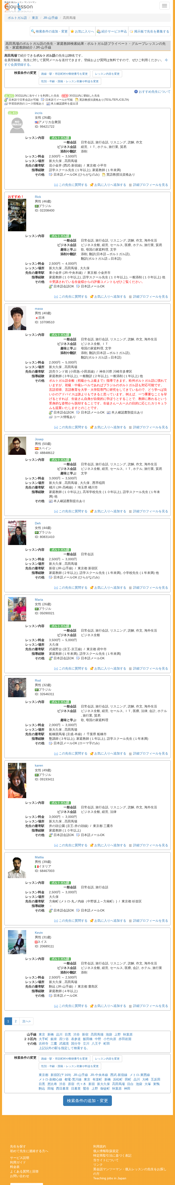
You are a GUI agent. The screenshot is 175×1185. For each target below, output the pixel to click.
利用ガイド (18, 1162)
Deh (38, 523)
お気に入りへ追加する (110, 185)
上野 (117, 1034)
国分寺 (76, 1043)
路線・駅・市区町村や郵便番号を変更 (64, 73)
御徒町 (105, 1088)
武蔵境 (64, 1043)
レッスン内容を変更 (107, 73)
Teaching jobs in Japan (109, 1178)
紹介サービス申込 (114, 31)
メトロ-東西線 (140, 1075)
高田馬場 (97, 1034)
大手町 (43, 1039)
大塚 (147, 1084)
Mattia (39, 857)
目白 (130, 1084)
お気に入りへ (84, 31)
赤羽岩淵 (124, 1039)
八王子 (96, 1043)
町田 (106, 1043)
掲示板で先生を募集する (151, 31)
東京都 (43, 1075)
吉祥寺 (43, 1043)
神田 (127, 1088)
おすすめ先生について (155, 91)
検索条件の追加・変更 (52, 31)
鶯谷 (86, 1088)
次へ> (26, 1021)
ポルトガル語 (17, 18)
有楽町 (97, 1079)
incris (38, 113)
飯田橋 (88, 1039)
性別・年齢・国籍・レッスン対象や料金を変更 (70, 81)
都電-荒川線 (73, 1079)
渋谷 (76, 1034)
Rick (38, 197)
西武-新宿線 (118, 1075)
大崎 (145, 1079)
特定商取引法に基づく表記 (112, 1155)
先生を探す (18, 1146)
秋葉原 (128, 1034)
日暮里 (76, 1088)
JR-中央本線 (99, 1075)
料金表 (15, 1167)
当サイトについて (106, 1160)
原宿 (71, 1084)
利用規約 (99, 1146)
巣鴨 (156, 1084)
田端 (50, 1088)
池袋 (109, 1034)
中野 (98, 1039)
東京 (35, 18)
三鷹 (54, 1043)
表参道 (76, 1039)
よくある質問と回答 (24, 1171)
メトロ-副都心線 (50, 1079)
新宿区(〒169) (61, 1075)
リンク (98, 1164)
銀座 (54, 1039)
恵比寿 (52, 1084)
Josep (39, 439)
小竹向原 (109, 1039)
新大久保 (103, 1084)
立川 (86, 1043)
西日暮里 (62, 1088)
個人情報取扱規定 (106, 1151)
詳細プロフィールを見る (150, 185)
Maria (39, 599)
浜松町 (118, 1079)
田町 (128, 1079)
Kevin (39, 932)
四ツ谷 (64, 1039)
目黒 (68, 1034)
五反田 (155, 1079)
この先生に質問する (73, 185)
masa (39, 308)
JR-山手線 (50, 18)
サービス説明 (19, 1158)
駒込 (42, 1088)
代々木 (81, 1084)
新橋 (50, 1034)
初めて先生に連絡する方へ (29, 1151)
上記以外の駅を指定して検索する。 (64, 1048)
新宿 (85, 1034)
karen (39, 765)
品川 (59, 1034)
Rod (38, 680)
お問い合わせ (19, 1176)
